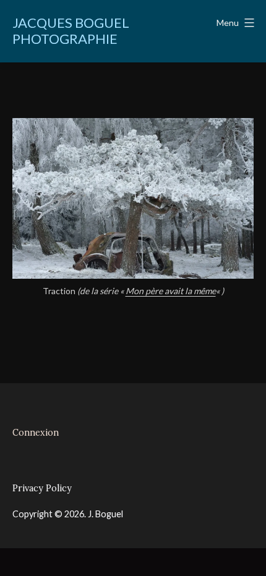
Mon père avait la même (171, 291)
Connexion (35, 432)
